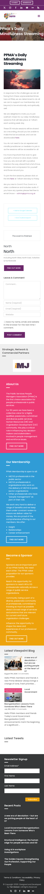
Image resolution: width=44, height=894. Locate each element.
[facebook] (20, 891)
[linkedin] (24, 891)
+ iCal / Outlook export (23, 218)
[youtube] (29, 891)
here (17, 138)
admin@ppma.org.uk (26, 193)
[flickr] (33, 891)
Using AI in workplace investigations (15, 851)
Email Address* (11, 765)
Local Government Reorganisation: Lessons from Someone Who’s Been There (21, 830)
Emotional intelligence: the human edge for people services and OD (21, 841)
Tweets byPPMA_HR (33, 747)
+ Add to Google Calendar (22, 211)
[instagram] (15, 891)
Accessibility (27, 877)
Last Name (9, 785)
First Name (9, 775)
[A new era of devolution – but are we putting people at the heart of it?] (13, 663)
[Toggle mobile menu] (39, 16)
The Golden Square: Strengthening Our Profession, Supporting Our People (21, 862)
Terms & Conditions (12, 877)
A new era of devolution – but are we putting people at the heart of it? (31, 664)
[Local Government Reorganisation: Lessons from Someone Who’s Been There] (13, 695)
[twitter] (11, 891)
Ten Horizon (15, 887)
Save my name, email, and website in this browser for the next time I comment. (21, 324)
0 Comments (24, 674)
